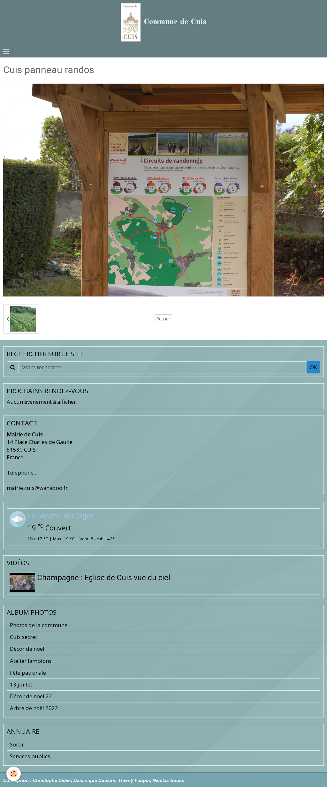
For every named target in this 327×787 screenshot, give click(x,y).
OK (313, 367)
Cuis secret (23, 637)
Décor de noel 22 (31, 696)
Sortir (17, 744)
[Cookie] (13, 774)
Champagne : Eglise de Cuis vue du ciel (103, 577)
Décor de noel (27, 648)
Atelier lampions (30, 660)
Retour (163, 319)
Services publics (30, 756)
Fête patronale (28, 672)
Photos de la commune (38, 625)
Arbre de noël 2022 (34, 708)
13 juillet (21, 684)
